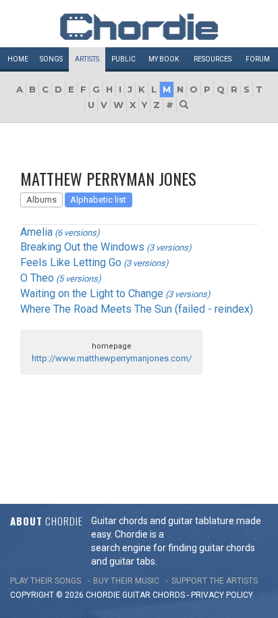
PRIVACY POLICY (222, 595)
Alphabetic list (98, 200)
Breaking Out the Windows (82, 246)
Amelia (36, 232)
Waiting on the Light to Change (91, 293)
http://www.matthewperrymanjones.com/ (112, 358)
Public (123, 59)
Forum (258, 59)
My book (163, 59)
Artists (87, 59)
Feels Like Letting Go (70, 262)
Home (17, 59)
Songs (51, 59)
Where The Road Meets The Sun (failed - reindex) (136, 309)
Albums (41, 200)
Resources (212, 59)
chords (168, 595)
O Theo (37, 278)
